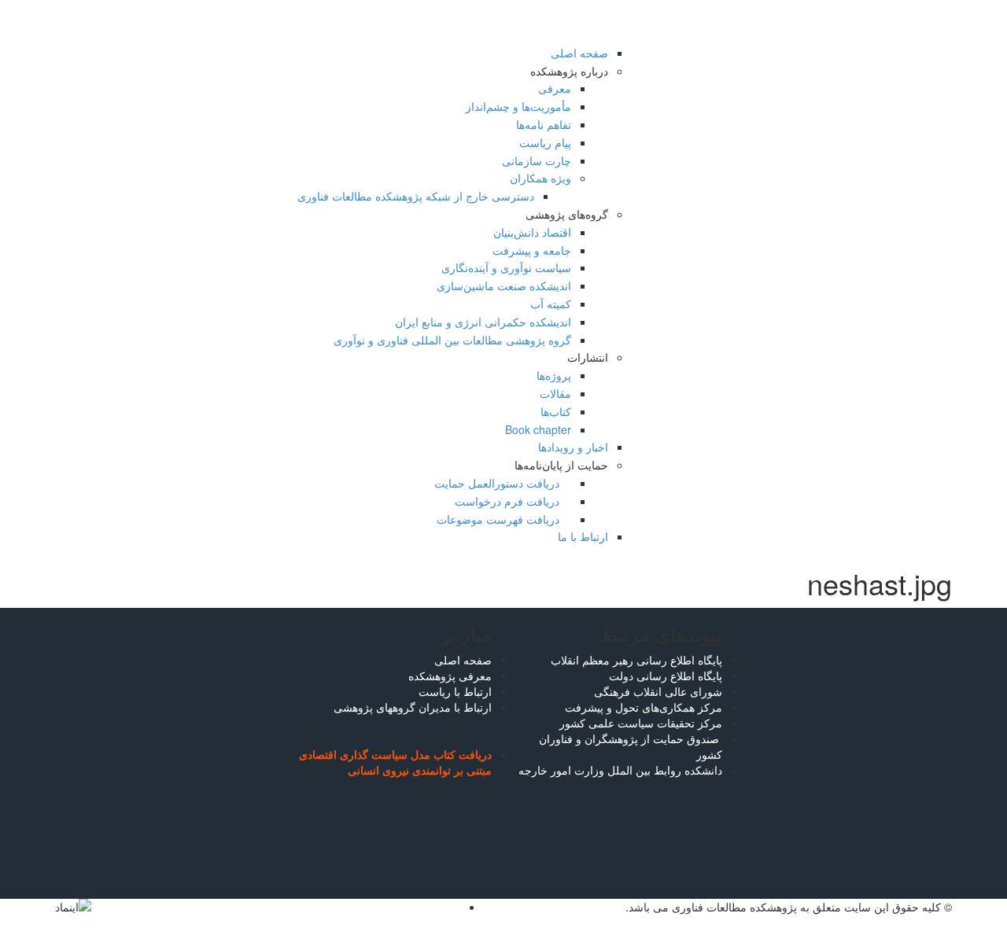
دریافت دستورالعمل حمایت (498, 483)
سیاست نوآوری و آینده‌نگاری (506, 267)
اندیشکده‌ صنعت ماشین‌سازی (504, 285)
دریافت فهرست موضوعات (500, 519)
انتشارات (587, 357)
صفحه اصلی (579, 53)
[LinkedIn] (454, 907)
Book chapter (538, 429)
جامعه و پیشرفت (531, 250)
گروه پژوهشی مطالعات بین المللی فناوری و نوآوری (452, 340)
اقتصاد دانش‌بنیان (532, 232)
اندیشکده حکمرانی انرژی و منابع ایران (483, 321)
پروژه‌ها (554, 375)
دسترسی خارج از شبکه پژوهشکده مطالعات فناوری (415, 196)
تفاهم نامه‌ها (543, 124)
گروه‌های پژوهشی (567, 214)
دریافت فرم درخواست (509, 501)
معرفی (554, 88)
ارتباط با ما (583, 536)
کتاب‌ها (555, 411)
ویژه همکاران (540, 178)
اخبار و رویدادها (573, 447)
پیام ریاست (545, 142)
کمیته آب (550, 303)
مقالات (555, 393)
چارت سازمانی (536, 160)
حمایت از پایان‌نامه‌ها (561, 465)
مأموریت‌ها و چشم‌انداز (518, 106)
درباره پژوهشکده (569, 71)
